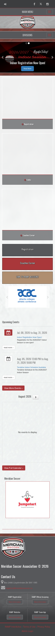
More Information (15, 602)
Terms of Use (29, 626)
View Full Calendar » (13, 467)
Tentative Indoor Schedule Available (31, 367)
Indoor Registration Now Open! (29, 337)
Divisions (27, 35)
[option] (27, 297)
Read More (27, 68)
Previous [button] (7, 297)
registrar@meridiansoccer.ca (19, 588)
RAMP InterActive (13, 626)
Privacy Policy (43, 626)
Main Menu (27, 12)
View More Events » (13, 388)
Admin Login (27, 631)
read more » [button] (8, 347)
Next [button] (48, 297)
